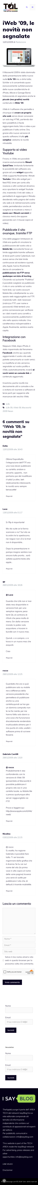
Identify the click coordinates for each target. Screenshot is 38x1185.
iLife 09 (9, 407)
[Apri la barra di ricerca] (27, 7)
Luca (5, 509)
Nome (8, 1006)
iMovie (13, 92)
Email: (8, 1017)
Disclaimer (8, 1170)
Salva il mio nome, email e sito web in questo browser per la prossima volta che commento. (19, 960)
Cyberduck (26, 256)
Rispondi (9, 496)
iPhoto (6, 92)
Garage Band (24, 92)
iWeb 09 (17, 407)
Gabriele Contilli (10, 754)
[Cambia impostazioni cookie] (4, 1181)
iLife (8, 404)
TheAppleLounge (10, 1109)
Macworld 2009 (11, 72)
